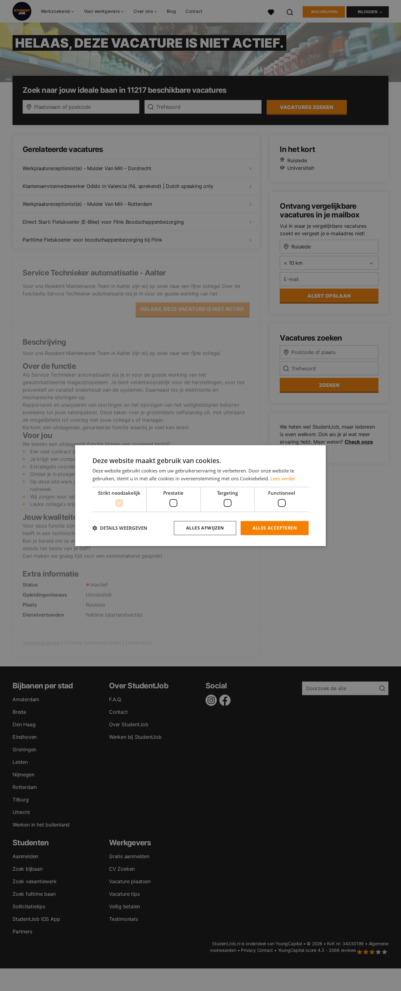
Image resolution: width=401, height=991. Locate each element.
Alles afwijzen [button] (205, 528)
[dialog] (200, 495)
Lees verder (282, 478)
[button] (119, 528)
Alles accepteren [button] (275, 528)
